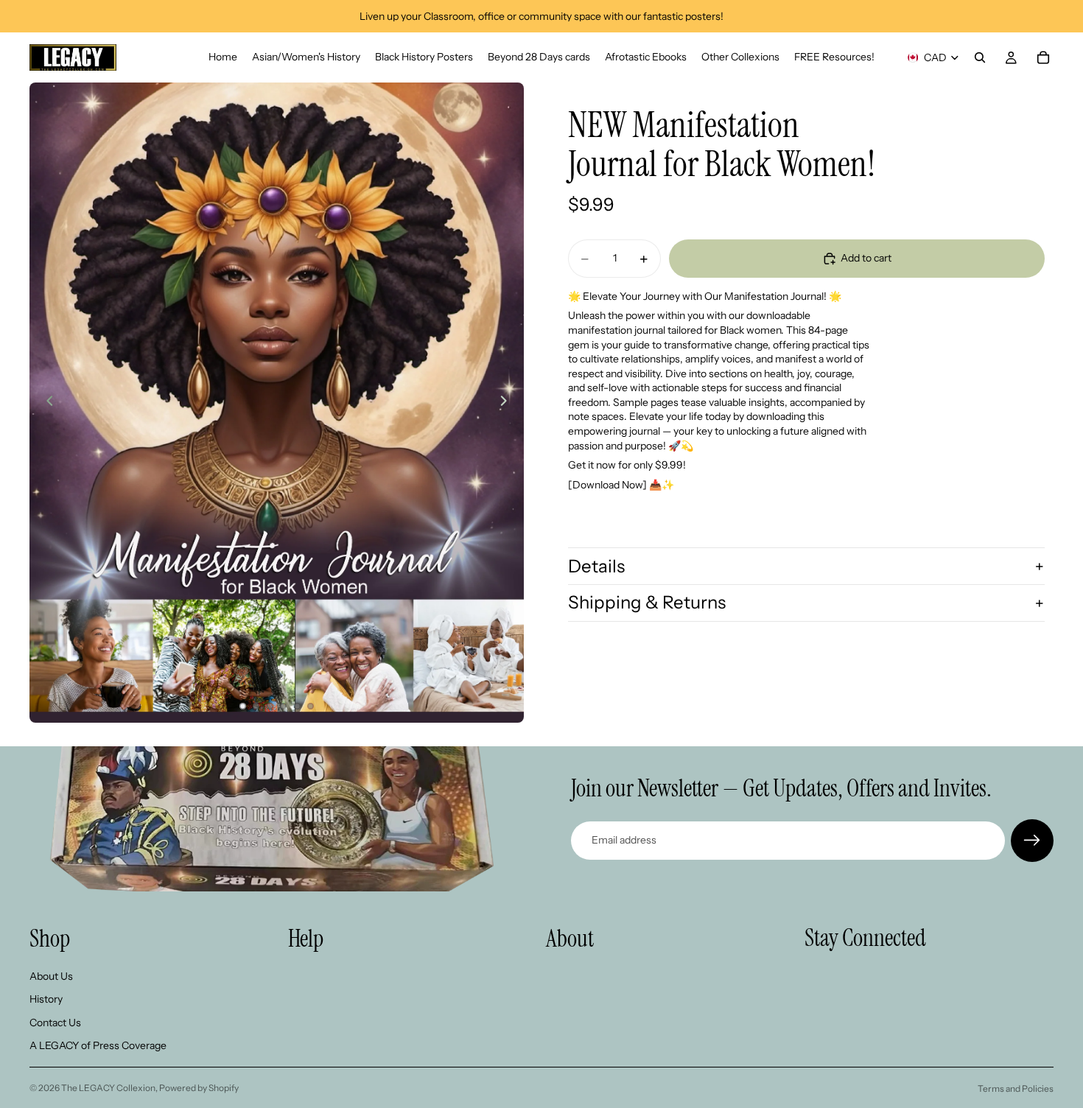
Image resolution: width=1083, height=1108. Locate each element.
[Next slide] (507, 403)
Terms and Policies (1016, 1088)
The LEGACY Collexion (108, 1087)
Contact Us (55, 1022)
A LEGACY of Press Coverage (98, 1046)
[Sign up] (1032, 840)
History (46, 999)
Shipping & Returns (647, 603)
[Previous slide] (45, 403)
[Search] (980, 57)
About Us (51, 976)
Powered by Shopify (199, 1087)
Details (596, 566)
